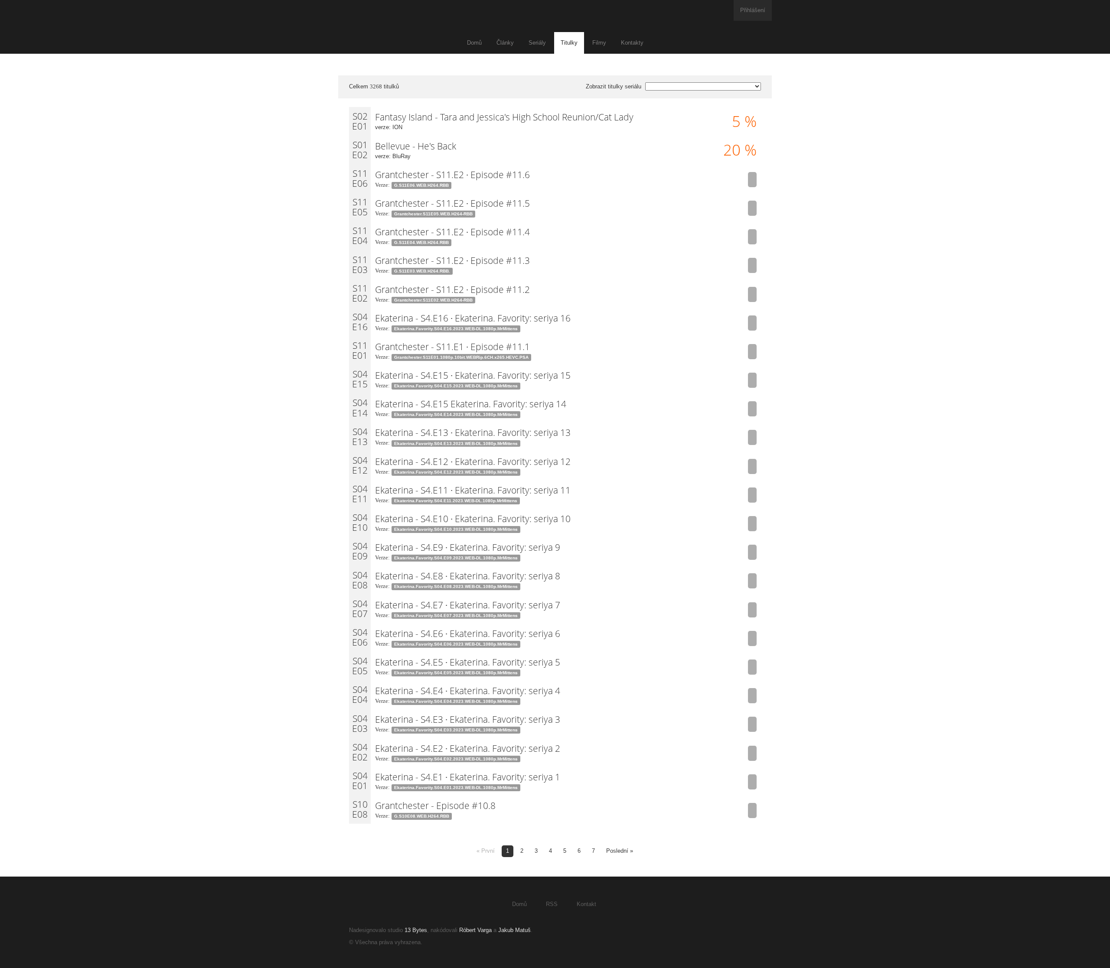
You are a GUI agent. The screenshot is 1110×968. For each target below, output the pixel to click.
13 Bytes (416, 930)
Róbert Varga (475, 930)
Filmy (599, 42)
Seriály (537, 42)
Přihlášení (752, 10)
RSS (552, 904)
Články (505, 42)
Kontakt (586, 904)
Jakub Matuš (514, 930)
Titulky (569, 42)
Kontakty (632, 42)
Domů (474, 42)
